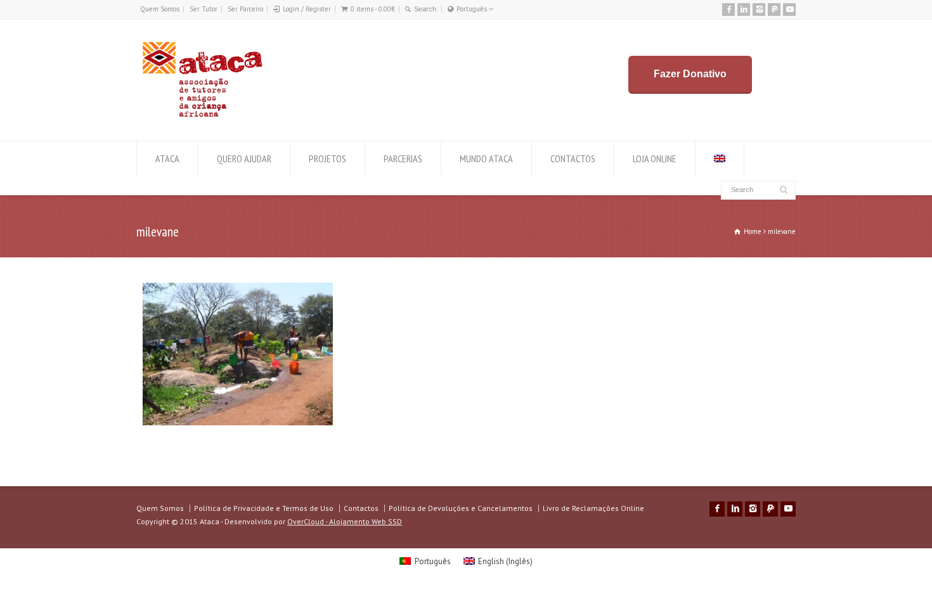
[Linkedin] (743, 9)
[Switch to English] (720, 158)
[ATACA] (202, 117)
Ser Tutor (203, 8)
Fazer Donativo (690, 73)
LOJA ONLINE (654, 158)
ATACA (167, 158)
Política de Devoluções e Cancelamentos (461, 508)
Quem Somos (159, 8)
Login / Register (307, 8)
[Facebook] (728, 9)
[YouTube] (789, 9)
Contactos (361, 508)
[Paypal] (774, 9)
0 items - (373, 8)
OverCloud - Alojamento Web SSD (344, 521)
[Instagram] (759, 9)
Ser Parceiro (245, 8)
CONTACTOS (572, 158)
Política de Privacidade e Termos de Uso (263, 508)
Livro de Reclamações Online (593, 508)
